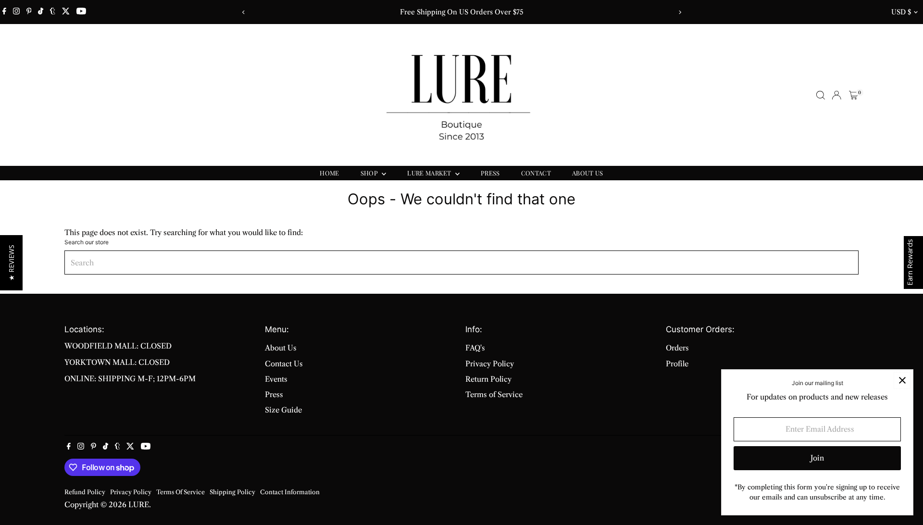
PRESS (490, 173)
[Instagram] (16, 12)
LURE (138, 504)
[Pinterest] (29, 12)
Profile (677, 363)
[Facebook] (4, 12)
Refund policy (84, 492)
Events (276, 379)
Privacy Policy (489, 363)
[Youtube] (81, 12)
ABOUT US (587, 173)
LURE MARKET (430, 173)
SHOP (370, 173)
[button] (11, 262)
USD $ (901, 12)
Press (274, 394)
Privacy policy (130, 492)
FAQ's (475, 347)
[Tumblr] (53, 12)
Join (817, 457)
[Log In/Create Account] (836, 95)
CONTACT (536, 173)
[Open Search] (820, 95)
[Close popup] (902, 380)
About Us (281, 347)
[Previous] (243, 12)
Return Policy (488, 379)
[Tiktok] (41, 12)
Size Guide (283, 409)
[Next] (679, 12)
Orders (677, 347)
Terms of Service (494, 394)
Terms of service (180, 492)
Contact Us (284, 363)
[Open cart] (853, 95)
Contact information (290, 492)
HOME (329, 173)
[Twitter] (66, 12)
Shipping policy (232, 492)
